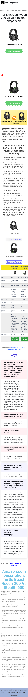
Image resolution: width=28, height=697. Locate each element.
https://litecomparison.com (15, 694)
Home (1, 10)
